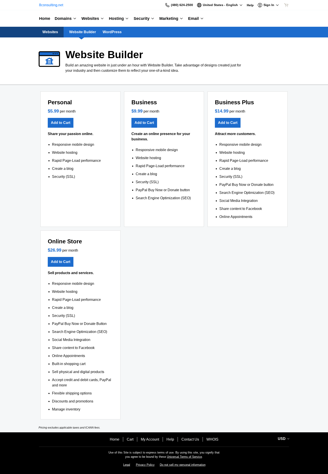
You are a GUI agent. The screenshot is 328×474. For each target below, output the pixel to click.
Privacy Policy (145, 464)
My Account (150, 439)
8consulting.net (51, 5)
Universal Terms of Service (184, 456)
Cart (130, 439)
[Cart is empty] (286, 5)
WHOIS (212, 439)
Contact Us (190, 439)
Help (170, 439)
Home (114, 439)
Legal (126, 464)
